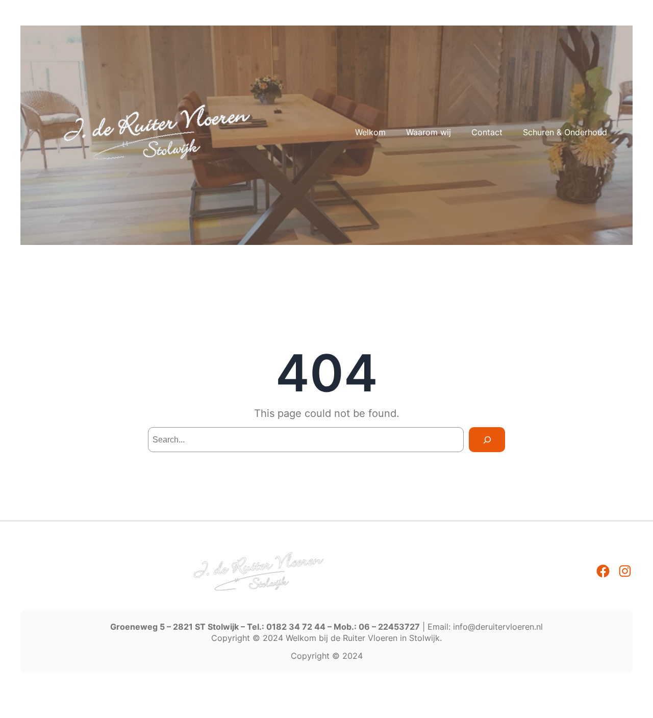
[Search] (487, 439)
